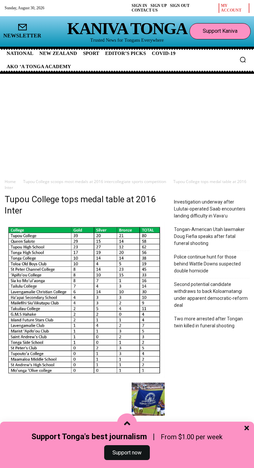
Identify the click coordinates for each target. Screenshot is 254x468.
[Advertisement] (127, 123)
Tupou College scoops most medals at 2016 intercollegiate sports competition (94, 181)
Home (10, 181)
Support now (127, 452)
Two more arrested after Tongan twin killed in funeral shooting (208, 322)
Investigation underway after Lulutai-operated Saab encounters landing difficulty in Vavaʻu (209, 208)
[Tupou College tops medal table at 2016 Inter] (85, 376)
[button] (242, 59)
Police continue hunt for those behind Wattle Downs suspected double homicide (207, 263)
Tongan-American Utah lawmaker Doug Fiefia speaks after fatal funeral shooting (209, 236)
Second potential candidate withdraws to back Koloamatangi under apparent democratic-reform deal (211, 295)
